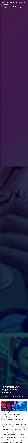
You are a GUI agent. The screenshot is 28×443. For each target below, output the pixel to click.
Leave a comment (19, 396)
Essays (4, 7)
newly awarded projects (17, 440)
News (10, 7)
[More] (21, 7)
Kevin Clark (5, 2)
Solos (15, 7)
